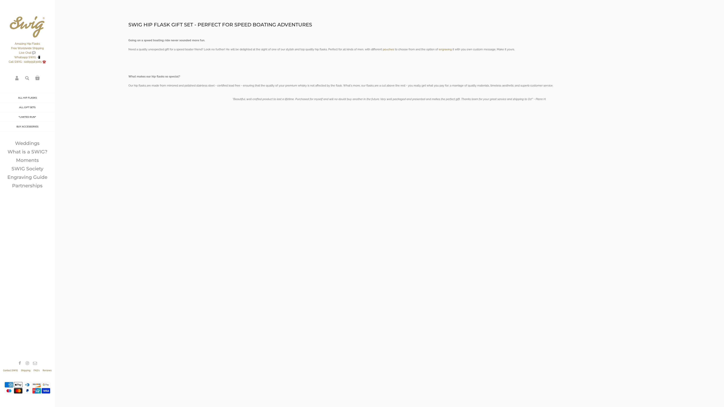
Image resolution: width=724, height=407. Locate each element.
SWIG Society (27, 168)
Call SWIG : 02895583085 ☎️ (27, 61)
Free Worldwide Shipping (27, 48)
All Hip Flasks (27, 97)
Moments (27, 160)
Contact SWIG (10, 370)
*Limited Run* (27, 117)
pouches (389, 49)
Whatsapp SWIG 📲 (27, 57)
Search (27, 77)
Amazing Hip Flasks (27, 43)
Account (17, 77)
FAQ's (37, 370)
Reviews (47, 370)
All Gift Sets (27, 107)
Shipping (26, 370)
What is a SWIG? (27, 152)
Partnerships (27, 185)
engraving (445, 49)
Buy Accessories (27, 126)
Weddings (27, 143)
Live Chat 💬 (27, 52)
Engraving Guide (27, 177)
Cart (37, 77)
